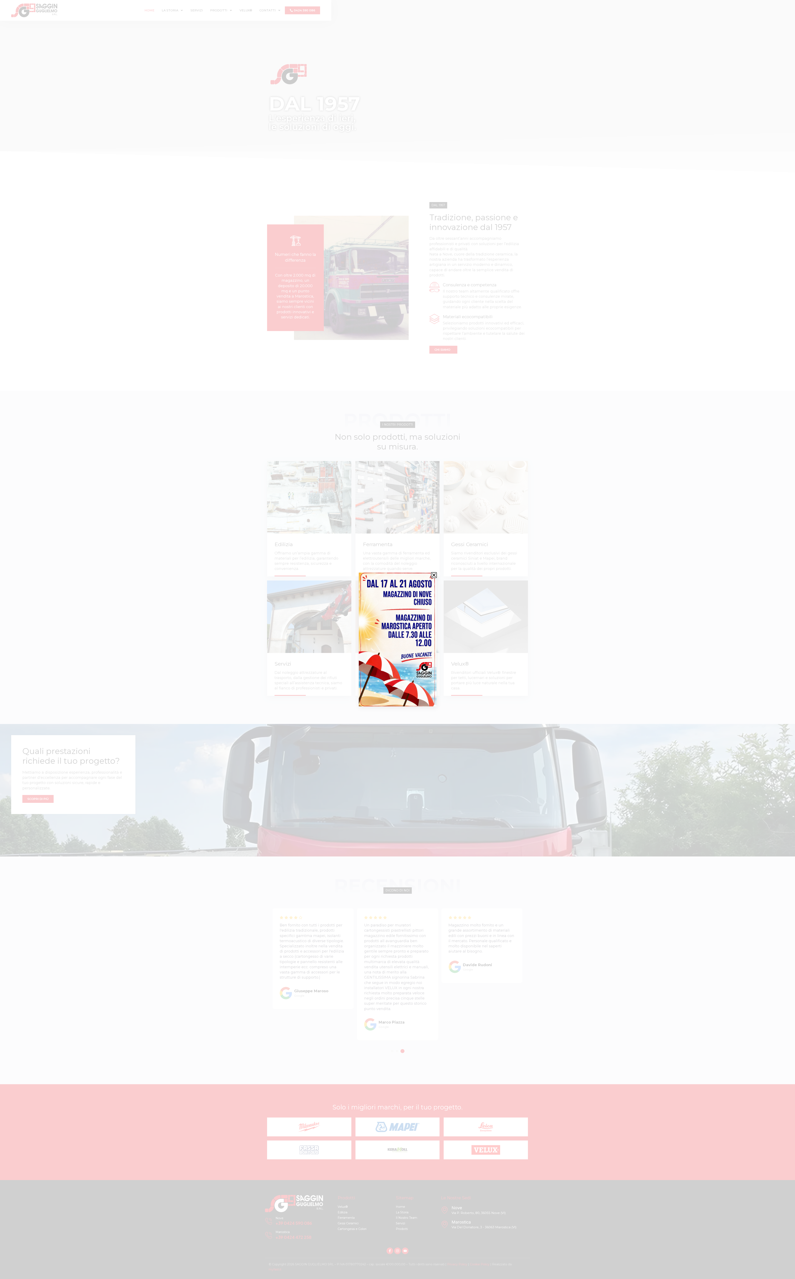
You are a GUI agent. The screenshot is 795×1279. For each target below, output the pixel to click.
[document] (397, 639)
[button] (433, 575)
